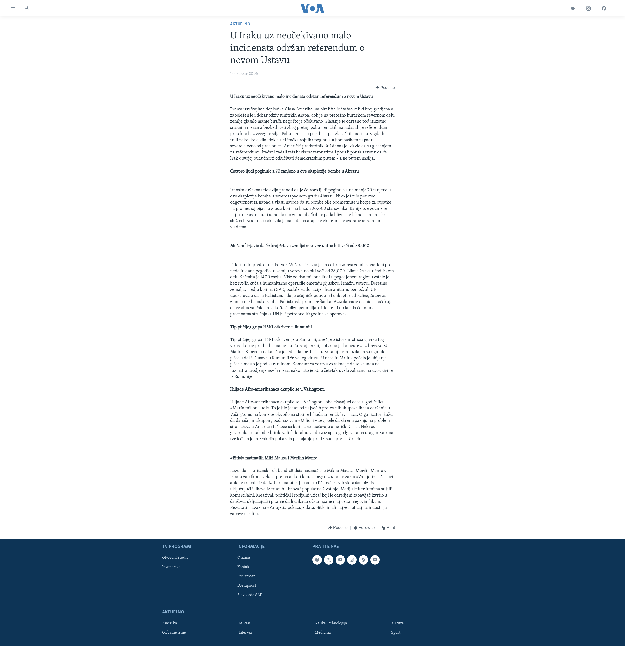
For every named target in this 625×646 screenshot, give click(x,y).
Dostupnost (246, 586)
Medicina (323, 633)
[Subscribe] (375, 559)
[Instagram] (588, 8)
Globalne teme (174, 633)
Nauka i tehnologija (331, 623)
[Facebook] (603, 8)
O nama (243, 558)
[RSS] (363, 559)
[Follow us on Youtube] (340, 559)
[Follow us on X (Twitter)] (328, 559)
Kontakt (243, 567)
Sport (395, 633)
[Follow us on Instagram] (351, 559)
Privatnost (246, 576)
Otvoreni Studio (175, 558)
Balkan (244, 623)
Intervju (245, 633)
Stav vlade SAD (249, 595)
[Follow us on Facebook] (317, 559)
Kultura (397, 623)
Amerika (169, 623)
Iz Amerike (171, 567)
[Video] (573, 8)
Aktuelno (240, 24)
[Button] (385, 88)
